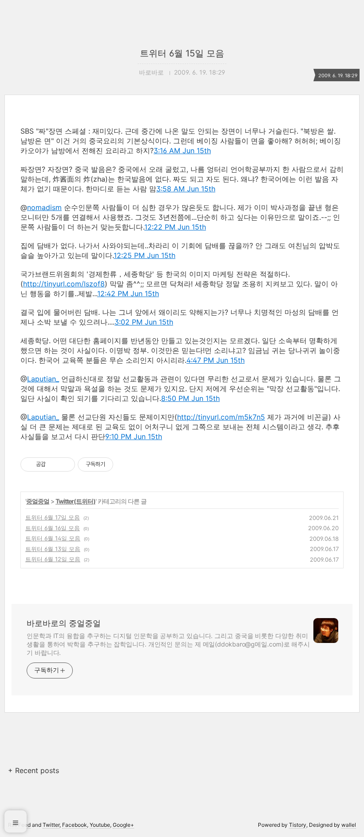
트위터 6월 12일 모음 (52, 559)
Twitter (51, 824)
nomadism (44, 207)
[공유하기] (53, 464)
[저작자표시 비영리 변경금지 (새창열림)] (125, 464)
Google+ (123, 824)
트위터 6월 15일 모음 (182, 53)
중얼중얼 (37, 501)
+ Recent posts (33, 770)
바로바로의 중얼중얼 (64, 623)
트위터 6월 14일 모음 (52, 538)
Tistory (297, 824)
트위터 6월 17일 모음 (52, 517)
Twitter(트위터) (75, 501)
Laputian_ (43, 378)
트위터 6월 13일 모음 (52, 548)
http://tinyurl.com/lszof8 (64, 283)
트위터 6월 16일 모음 (52, 528)
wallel (348, 824)
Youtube (100, 824)
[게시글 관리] (65, 464)
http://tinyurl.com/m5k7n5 (221, 417)
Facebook (74, 824)
